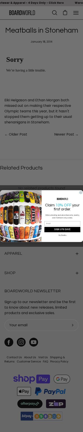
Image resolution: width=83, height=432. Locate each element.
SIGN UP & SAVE (62, 229)
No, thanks (62, 235)
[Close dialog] (80, 192)
